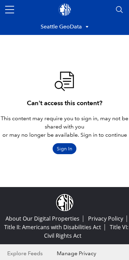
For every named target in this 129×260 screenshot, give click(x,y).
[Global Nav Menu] (9, 9)
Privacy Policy (105, 218)
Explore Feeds (25, 253)
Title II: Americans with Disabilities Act (52, 227)
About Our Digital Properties (42, 218)
